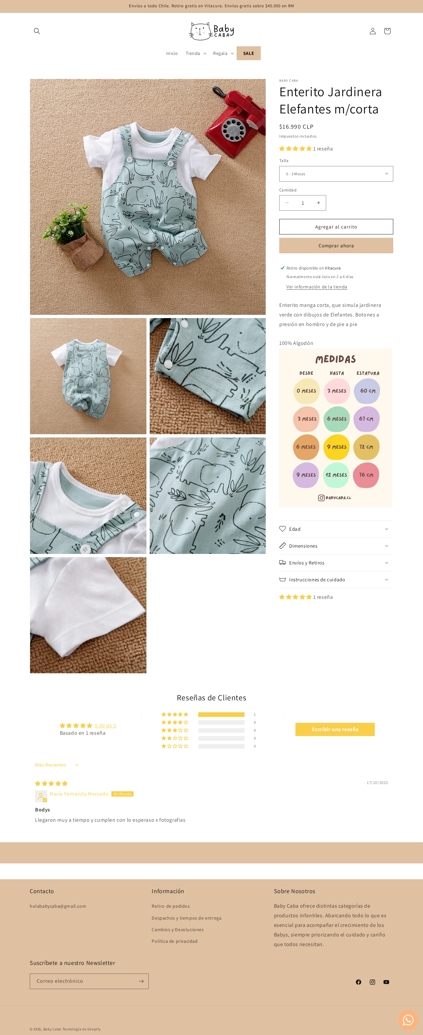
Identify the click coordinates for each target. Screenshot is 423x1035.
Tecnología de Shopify (81, 1029)
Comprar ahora (336, 245)
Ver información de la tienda (317, 286)
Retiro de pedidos (171, 906)
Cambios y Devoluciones (178, 929)
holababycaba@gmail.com (58, 906)
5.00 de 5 (105, 725)
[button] (37, 31)
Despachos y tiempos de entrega (186, 918)
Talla (283, 160)
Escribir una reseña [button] (335, 729)
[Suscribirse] (141, 981)
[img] (51, 783)
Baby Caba (52, 1029)
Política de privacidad (175, 941)
